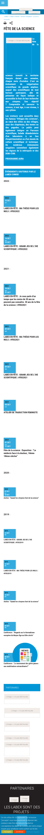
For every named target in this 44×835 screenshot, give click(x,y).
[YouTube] (26, 9)
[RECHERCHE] (4, 11)
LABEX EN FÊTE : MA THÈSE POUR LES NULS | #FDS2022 (21, 210)
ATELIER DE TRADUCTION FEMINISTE (21, 412)
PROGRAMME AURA (15, 158)
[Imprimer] (6, 23)
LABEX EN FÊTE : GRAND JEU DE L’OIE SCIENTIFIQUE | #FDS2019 (18, 541)
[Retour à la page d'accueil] (22, 4)
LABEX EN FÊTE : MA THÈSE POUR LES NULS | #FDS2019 (21, 572)
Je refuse (19, 831)
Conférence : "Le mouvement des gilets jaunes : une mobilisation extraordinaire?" (21, 664)
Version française (26, 16)
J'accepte (7, 831)
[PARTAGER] (12, 23)
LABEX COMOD (14, 16)
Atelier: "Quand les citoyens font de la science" (21, 498)
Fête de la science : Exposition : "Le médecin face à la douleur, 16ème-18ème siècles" (20, 453)
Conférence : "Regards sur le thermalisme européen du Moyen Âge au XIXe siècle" (19, 633)
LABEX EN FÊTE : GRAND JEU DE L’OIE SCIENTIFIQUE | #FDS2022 (21, 248)
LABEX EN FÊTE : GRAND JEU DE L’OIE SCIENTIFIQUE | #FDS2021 (21, 376)
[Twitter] (34, 12)
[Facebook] (18, 12)
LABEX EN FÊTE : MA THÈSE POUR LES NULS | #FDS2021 (21, 338)
